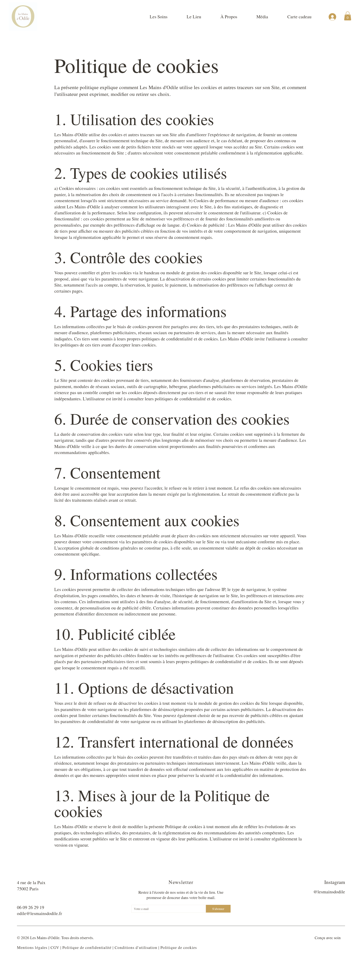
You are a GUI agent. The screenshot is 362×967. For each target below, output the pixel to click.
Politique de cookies (178, 947)
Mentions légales (32, 947)
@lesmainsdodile (329, 892)
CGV (55, 947)
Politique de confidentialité (86, 947)
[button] (347, 15)
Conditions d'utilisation (136, 947)
